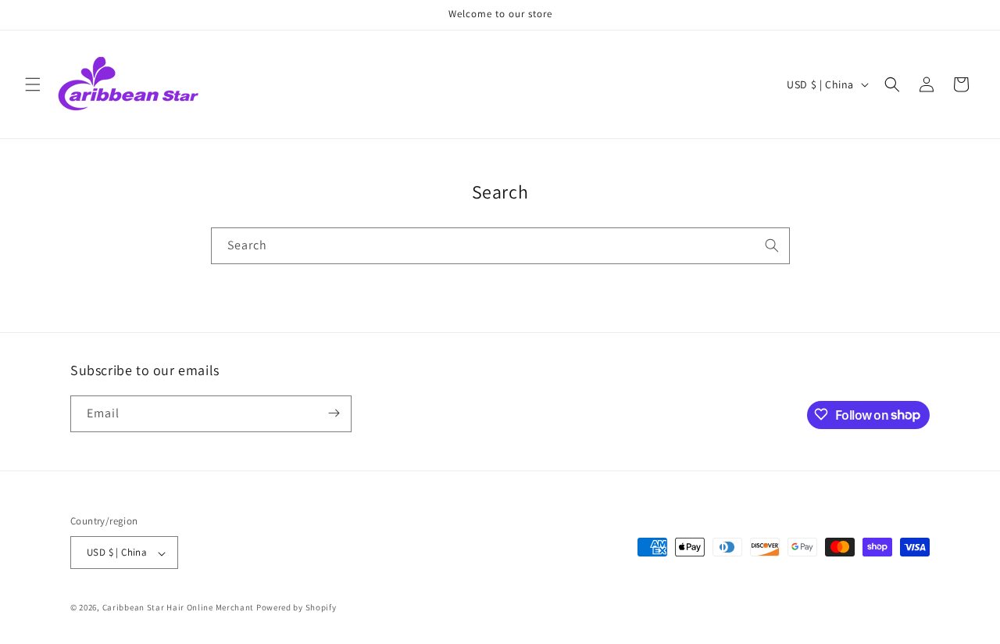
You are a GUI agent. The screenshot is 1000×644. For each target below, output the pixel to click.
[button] (33, 84)
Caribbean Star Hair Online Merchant (178, 608)
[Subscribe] (333, 413)
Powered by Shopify (296, 608)
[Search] (772, 245)
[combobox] (500, 245)
